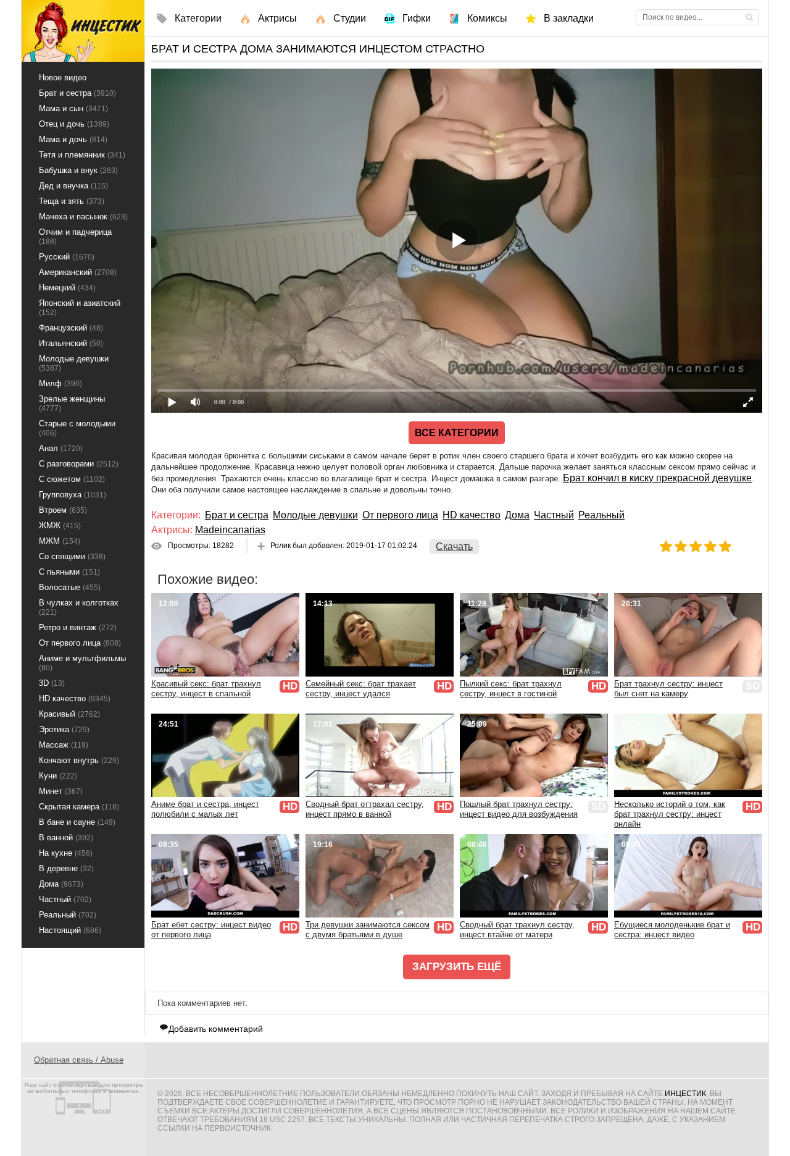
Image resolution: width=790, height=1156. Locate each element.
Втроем (63, 510)
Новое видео (62, 77)
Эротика (64, 729)
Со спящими (72, 556)
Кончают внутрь (79, 760)
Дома (517, 515)
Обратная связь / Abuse (78, 1060)
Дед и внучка (73, 185)
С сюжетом (72, 479)
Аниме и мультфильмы (82, 663)
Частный (554, 515)
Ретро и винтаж (78, 627)
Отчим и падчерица (75, 236)
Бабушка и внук (78, 170)
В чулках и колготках (78, 607)
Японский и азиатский (79, 307)
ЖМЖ (60, 525)
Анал (61, 448)
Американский (78, 272)
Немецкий (67, 287)
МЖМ (59, 541)
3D (52, 683)
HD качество (472, 515)
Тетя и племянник (82, 154)
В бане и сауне (77, 822)
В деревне (66, 868)
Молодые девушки (315, 515)
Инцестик (685, 1093)
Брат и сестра (236, 515)
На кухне (66, 853)
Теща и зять (71, 201)
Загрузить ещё (456, 966)
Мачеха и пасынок (83, 216)
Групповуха (72, 494)
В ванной (66, 837)
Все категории (457, 433)
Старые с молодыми (77, 428)
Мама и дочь (73, 139)
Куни (58, 775)
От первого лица (400, 515)
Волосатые (70, 587)
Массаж (63, 744)
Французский (71, 327)
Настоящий (70, 930)
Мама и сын (73, 108)
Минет (61, 791)
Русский (66, 256)
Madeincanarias (230, 530)
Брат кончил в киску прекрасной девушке (657, 478)
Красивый (69, 714)
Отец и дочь (74, 124)
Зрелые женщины (72, 403)
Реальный (601, 515)
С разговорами (78, 463)
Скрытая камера (79, 806)
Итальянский (71, 343)
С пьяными (69, 571)
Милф (60, 383)
